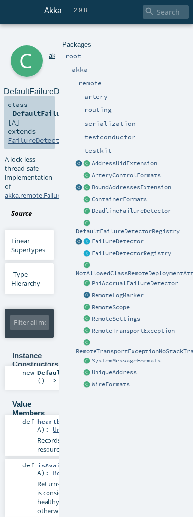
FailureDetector (118, 241)
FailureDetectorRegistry (131, 253)
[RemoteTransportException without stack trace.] (87, 343)
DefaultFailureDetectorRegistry (128, 231)
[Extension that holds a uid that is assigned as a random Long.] (79, 164)
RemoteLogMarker (118, 295)
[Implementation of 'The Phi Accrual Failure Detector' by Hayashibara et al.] (87, 284)
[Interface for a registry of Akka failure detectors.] (87, 254)
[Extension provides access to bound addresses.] (79, 188)
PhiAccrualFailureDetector (135, 283)
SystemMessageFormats (126, 360)
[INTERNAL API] (87, 265)
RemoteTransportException (133, 330)
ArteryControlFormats (126, 175)
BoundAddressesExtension (131, 187)
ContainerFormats (119, 199)
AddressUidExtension (124, 163)
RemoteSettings (116, 318)
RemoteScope (111, 307)
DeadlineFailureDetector (131, 210)
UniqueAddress (114, 372)
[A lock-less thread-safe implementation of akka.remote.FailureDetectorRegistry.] (87, 223)
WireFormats (111, 384)
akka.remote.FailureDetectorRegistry (59, 195)
